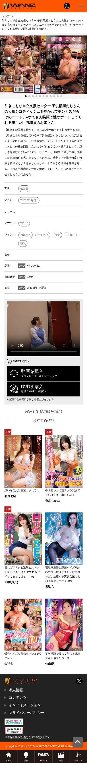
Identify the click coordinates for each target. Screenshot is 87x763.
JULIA (49, 586)
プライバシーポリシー (26, 713)
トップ (6, 16)
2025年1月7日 (29, 200)
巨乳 (23, 243)
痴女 (57, 234)
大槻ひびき (11, 582)
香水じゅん (52, 500)
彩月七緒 (10, 496)
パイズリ (42, 234)
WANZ (24, 223)
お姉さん (25, 234)
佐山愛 (24, 188)
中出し (71, 234)
